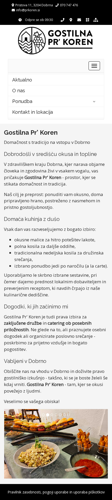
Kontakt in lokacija (32, 112)
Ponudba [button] (22, 101)
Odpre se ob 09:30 (38, 20)
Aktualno (22, 80)
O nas (18, 90)
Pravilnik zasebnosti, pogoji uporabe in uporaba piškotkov (56, 492)
